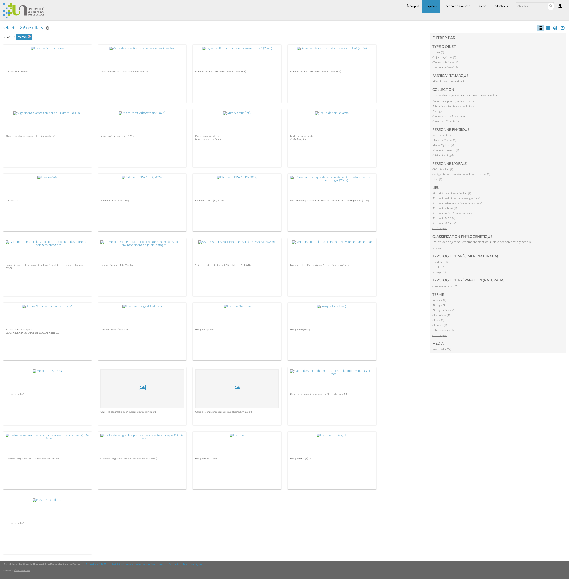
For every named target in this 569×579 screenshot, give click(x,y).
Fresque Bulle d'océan (206, 458)
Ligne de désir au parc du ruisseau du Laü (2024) (315, 71)
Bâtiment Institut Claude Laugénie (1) (453, 213)
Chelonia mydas (298, 139)
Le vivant (437, 248)
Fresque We (12, 200)
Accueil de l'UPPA (96, 564)
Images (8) (438, 52)
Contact (173, 564)
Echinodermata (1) (443, 330)
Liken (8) (437, 179)
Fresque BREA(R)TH (300, 458)
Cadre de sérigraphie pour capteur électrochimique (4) (223, 412)
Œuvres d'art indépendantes (448, 116)
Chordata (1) (439, 325)
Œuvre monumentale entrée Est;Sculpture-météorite (32, 333)
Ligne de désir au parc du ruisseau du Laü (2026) (220, 71)
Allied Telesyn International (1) (449, 81)
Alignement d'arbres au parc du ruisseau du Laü (30, 136)
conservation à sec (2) (444, 286)
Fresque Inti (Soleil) (300, 329)
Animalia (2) (439, 300)
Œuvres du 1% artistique (446, 121)
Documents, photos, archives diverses (454, 101)
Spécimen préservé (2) (445, 67)
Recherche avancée (457, 6)
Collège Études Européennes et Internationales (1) (461, 174)
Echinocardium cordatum (208, 139)
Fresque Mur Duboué (17, 71)
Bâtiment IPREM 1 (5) (444, 223)
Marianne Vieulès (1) (444, 140)
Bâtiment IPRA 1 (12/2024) (209, 200)
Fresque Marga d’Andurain (114, 329)
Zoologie (437, 111)
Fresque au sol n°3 (15, 394)
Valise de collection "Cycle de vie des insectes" (124, 71)
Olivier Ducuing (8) (443, 155)
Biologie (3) (438, 305)
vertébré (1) (438, 267)
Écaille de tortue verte (301, 136)
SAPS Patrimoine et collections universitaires (138, 564)
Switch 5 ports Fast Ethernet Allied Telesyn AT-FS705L (223, 265)
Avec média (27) (441, 349)
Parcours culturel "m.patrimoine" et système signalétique (320, 265)
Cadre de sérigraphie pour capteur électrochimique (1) (128, 458)
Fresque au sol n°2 (15, 523)
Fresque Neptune (204, 329)
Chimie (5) (438, 320)
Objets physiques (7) (444, 57)
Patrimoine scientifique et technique (453, 106)
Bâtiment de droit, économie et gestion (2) (456, 198)
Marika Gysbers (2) (443, 145)
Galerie (481, 6)
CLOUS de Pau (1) (442, 169)
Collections (500, 6)
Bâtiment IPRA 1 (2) (443, 218)
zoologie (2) (439, 272)
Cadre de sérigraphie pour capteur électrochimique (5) (128, 412)
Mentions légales (193, 564)
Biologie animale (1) (443, 310)
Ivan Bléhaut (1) (441, 135)
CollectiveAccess (22, 570)
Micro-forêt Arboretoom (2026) (117, 136)
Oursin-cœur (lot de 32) (207, 136)
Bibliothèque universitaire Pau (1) (451, 193)
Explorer (431, 6)
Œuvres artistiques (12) (445, 62)
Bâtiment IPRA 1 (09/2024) (114, 200)
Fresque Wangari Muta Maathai (116, 265)
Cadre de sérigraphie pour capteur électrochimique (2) (34, 458)
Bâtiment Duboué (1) (444, 208)
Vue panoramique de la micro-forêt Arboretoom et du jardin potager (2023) (329, 200)
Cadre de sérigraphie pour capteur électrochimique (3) (318, 394)
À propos (413, 6)
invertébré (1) (440, 262)
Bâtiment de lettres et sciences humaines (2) (457, 203)
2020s (22, 37)
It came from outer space (19, 329)
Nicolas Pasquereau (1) (445, 150)
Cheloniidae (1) (441, 315)
